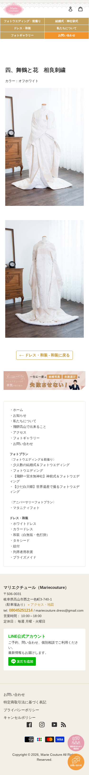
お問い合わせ (66, 35)
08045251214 (21, 610)
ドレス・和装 (22, 28)
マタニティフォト (26, 508)
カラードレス (23, 529)
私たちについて (67, 28)
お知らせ (19, 415)
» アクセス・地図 (41, 604)
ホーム (18, 410)
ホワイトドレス (24, 524)
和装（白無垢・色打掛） (31, 535)
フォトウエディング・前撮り (22, 21)
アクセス (19, 432)
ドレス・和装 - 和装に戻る (47, 355)
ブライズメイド (24, 557)
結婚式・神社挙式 (66, 21)
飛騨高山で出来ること (29, 427)
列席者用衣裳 (23, 552)
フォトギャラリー (22, 35)
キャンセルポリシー (20, 717)
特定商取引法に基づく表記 (25, 702)
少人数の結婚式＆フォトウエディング (41, 465)
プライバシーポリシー (21, 710)
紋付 (16, 546)
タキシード (21, 540)
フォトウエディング (28, 470)
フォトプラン (19, 454)
